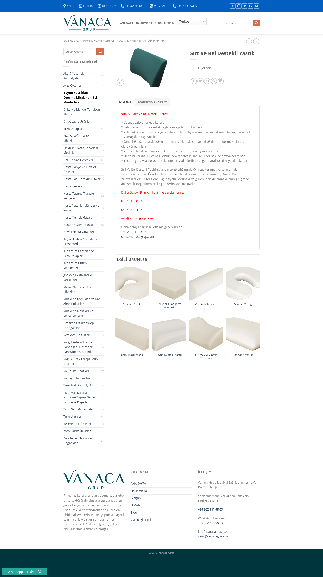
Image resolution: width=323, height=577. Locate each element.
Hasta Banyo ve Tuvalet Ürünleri (79, 169)
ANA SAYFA (138, 484)
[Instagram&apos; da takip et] (239, 6)
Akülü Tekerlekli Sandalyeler (74, 75)
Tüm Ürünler (72, 416)
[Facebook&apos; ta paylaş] (194, 81)
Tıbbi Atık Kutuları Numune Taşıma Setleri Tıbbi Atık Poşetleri (79, 397)
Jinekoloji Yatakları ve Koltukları (78, 277)
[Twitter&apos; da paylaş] (200, 81)
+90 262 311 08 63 (133, 232)
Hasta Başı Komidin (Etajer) (82, 179)
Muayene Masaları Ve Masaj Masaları (78, 313)
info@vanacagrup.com (214, 532)
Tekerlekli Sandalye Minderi (169, 305)
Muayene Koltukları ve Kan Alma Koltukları (82, 301)
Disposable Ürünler (77, 121)
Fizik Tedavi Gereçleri (78, 160)
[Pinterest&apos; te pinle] (214, 81)
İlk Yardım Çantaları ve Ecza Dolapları (79, 253)
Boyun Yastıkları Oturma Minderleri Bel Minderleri (124, 41)
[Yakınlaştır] (120, 82)
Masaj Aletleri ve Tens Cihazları (78, 289)
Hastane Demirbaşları (78, 225)
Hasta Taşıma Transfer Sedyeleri (79, 195)
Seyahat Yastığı (243, 304)
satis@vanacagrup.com (137, 237)
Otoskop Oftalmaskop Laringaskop (78, 325)
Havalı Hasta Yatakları (78, 232)
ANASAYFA (126, 23)
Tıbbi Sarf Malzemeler (78, 409)
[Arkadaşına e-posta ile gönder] (207, 81)
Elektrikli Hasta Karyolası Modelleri (80, 150)
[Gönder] (256, 23)
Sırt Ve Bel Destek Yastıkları (206, 356)
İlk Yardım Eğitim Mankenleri (75, 265)
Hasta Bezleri (72, 186)
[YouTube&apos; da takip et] (256, 6)
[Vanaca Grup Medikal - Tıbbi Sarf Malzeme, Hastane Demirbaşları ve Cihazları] (87, 23)
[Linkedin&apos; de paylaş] (221, 81)
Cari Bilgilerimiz (141, 520)
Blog (134, 513)
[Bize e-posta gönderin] (250, 6)
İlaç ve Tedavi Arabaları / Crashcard (80, 241)
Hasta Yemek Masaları (78, 217)
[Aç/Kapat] (194, 68)
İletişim (169, 23)
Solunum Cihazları (76, 371)
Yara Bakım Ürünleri (77, 431)
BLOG (158, 23)
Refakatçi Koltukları (76, 335)
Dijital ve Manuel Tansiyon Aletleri (81, 111)
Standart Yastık (243, 355)
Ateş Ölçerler (72, 85)
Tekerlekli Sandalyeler (78, 385)
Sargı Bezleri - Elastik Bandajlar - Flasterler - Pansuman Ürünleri (78, 347)
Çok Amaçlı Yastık (206, 304)
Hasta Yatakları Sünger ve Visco (81, 207)
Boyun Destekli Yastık (169, 355)
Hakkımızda (144, 23)
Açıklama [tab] (125, 102)
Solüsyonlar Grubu (76, 378)
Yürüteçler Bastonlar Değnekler (78, 440)
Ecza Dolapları (73, 129)
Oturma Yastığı (132, 304)
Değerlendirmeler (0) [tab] (152, 102)
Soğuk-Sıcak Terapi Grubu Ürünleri (81, 361)
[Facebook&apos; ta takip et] (233, 6)
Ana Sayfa (71, 41)
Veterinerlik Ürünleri (77, 424)
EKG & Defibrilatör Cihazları (76, 138)
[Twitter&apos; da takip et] (244, 6)
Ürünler (136, 505)
